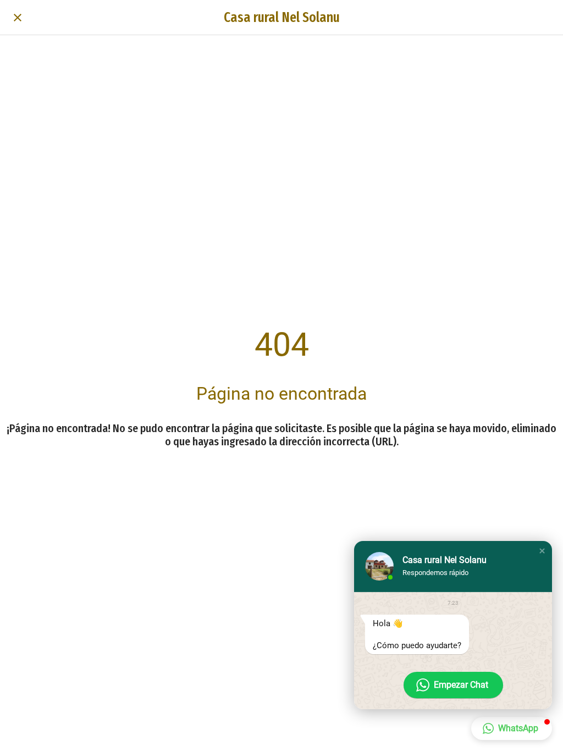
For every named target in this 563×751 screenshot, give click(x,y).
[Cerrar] (17, 17)
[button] (542, 550)
